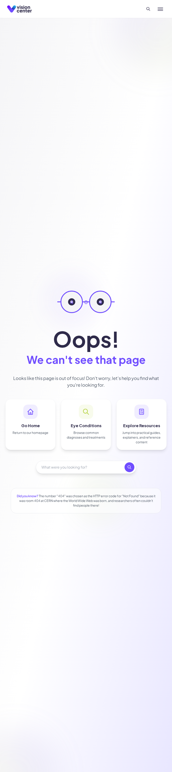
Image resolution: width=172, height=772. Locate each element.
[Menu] (160, 8)
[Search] (148, 9)
